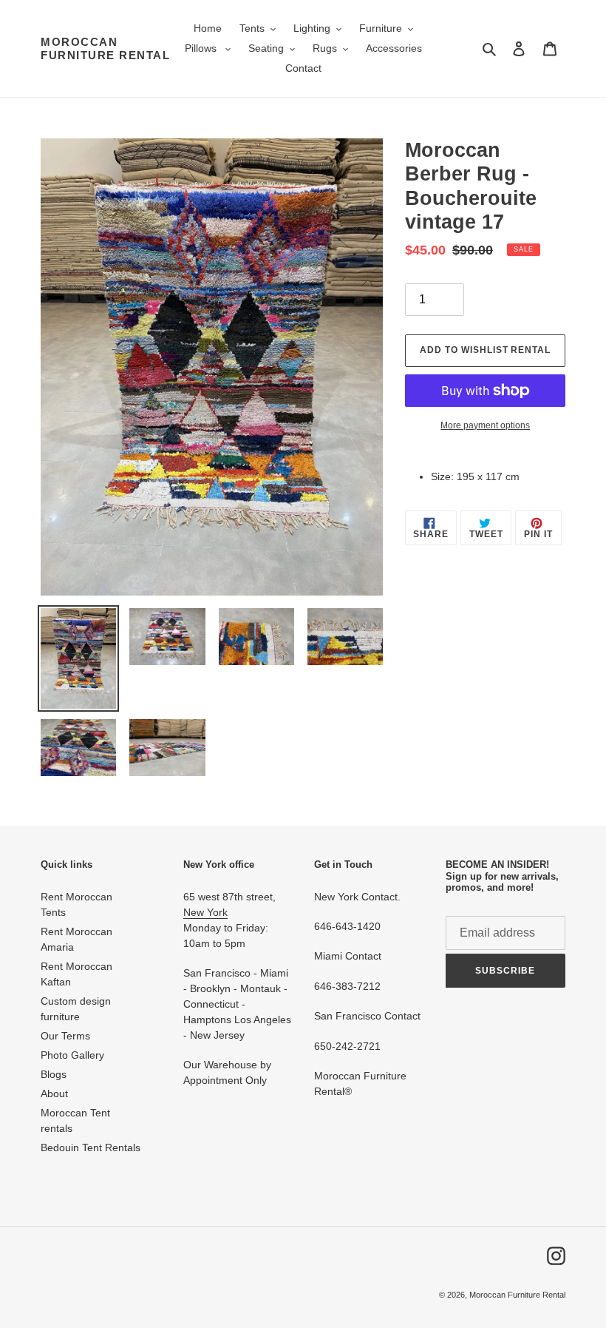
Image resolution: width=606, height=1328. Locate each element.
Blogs (54, 1074)
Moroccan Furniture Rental (105, 48)
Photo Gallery (72, 1055)
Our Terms (65, 1036)
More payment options (485, 425)
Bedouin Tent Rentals (90, 1147)
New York (205, 912)
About (54, 1093)
